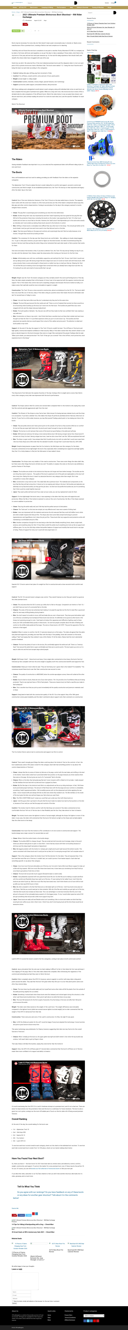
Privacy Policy (68, 1315)
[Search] (75, 3)
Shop (49, 1317)
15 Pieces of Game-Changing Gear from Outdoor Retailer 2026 (19, 1254)
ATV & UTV (22, 7)
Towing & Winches (98, 7)
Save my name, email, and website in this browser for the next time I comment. (37, 1301)
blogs (109, 7)
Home (15, 7)
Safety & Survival (82, 7)
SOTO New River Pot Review (95, 31)
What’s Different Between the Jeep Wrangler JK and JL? (37, 1258)
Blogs (49, 1320)
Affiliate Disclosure (70, 1320)
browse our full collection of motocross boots (45, 1168)
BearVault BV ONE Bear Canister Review (76, 1251)
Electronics (34, 7)
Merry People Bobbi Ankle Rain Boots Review (100, 36)
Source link (15, 1208)
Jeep (71, 7)
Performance (61, 7)
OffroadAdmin (28, 20)
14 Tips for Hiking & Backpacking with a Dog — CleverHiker (33, 1224)
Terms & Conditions (70, 1317)
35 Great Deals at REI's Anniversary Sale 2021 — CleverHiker (33, 1232)
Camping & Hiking (47, 7)
